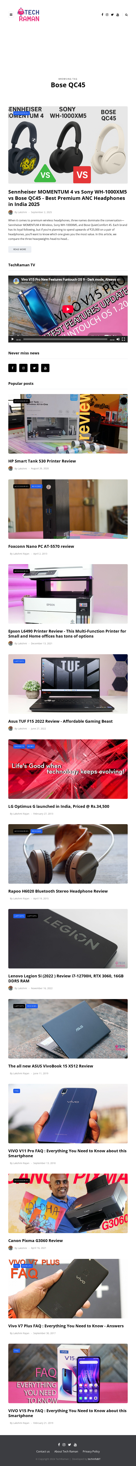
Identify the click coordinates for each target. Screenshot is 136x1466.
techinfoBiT (94, 1459)
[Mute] (118, 339)
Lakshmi (22, 212)
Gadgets (19, 746)
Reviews (36, 486)
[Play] (12, 339)
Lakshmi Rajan (21, 553)
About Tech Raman (66, 1451)
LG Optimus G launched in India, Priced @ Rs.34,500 (58, 806)
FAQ (17, 1091)
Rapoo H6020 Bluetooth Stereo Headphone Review (58, 891)
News (31, 746)
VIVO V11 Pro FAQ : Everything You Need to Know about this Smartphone (67, 1153)
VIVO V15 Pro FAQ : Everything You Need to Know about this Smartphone (67, 1413)
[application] (68, 309)
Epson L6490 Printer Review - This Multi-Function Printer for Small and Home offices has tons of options (67, 633)
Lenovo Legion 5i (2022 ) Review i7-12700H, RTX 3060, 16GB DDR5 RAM (66, 978)
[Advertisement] (68, 52)
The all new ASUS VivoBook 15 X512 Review (50, 1066)
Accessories (22, 113)
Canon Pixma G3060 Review (35, 1240)
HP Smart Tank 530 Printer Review (42, 461)
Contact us (43, 1451)
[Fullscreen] (123, 339)
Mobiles (27, 1266)
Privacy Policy (91, 1451)
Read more (19, 249)
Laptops (19, 661)
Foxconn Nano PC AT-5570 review (41, 546)
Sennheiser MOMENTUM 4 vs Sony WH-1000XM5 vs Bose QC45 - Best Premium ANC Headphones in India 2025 (67, 197)
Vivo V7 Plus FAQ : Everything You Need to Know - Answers (66, 1325)
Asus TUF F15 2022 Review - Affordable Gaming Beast (60, 721)
